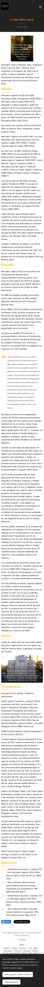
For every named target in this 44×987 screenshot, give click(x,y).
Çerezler (22, 939)
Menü (40, 7)
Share (7, 922)
